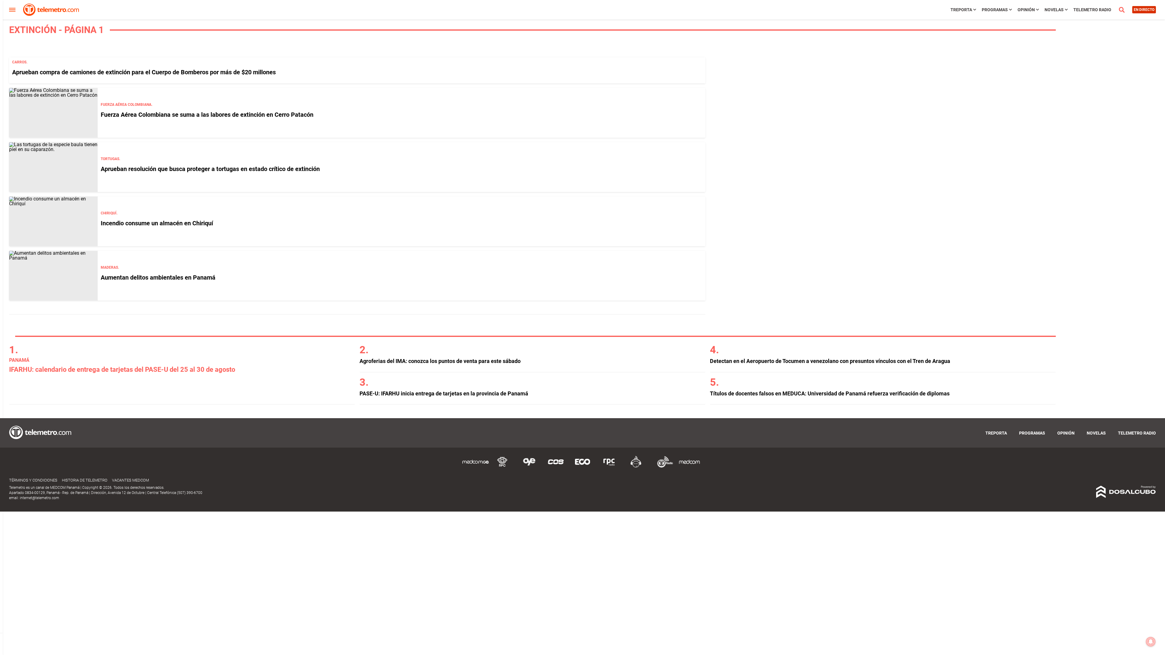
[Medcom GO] (475, 466)
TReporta (961, 10)
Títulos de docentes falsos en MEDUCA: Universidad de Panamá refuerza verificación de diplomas (830, 393)
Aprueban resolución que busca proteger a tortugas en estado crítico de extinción (210, 169)
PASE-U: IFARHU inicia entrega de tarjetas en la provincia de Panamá (444, 393)
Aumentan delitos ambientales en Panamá (158, 277)
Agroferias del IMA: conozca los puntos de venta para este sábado (440, 361)
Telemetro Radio (1092, 10)
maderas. (110, 267)
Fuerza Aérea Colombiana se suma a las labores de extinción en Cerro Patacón (207, 114)
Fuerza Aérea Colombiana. (126, 104)
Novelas (1054, 10)
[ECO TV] (582, 466)
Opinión (1026, 10)
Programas (995, 10)
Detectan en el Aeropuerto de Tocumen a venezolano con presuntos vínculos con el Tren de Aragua (830, 361)
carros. (19, 62)
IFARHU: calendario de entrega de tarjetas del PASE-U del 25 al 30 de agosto (122, 369)
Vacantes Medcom (130, 480)
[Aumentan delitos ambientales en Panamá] (53, 276)
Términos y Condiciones (33, 480)
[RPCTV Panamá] (502, 466)
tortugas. (110, 159)
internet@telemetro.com (39, 498)
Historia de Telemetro (84, 480)
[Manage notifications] (1151, 642)
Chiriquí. (109, 213)
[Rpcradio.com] (609, 466)
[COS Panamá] (555, 466)
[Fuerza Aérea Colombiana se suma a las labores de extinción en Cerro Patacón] (53, 113)
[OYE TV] (529, 466)
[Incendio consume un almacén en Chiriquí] (53, 221)
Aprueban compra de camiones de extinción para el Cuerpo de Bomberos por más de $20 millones (144, 72)
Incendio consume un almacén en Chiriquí (157, 223)
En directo (1144, 10)
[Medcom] (689, 466)
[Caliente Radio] (636, 466)
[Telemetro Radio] (662, 466)
